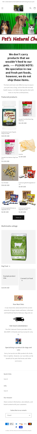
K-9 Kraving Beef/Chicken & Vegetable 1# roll (8, 208)
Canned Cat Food (27, 278)
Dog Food (4, 266)
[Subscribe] (29, 415)
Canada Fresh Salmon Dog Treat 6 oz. (9, 158)
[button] (2, 8)
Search (6, 379)
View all (18, 217)
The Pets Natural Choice (15, 430)
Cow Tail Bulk (4, 182)
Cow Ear (21, 154)
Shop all (18, 31)
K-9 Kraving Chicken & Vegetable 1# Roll (24, 208)
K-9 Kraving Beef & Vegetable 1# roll (27, 183)
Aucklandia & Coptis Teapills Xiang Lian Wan (8, 132)
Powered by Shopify (26, 430)
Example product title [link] (9, 277)
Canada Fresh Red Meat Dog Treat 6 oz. (26, 119)
